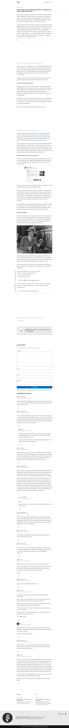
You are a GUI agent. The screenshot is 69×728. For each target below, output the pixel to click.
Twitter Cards (28, 138)
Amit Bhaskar (23, 512)
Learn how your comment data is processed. (42, 390)
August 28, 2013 (20, 7)
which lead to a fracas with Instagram (39, 136)
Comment (19, 350)
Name (18, 368)
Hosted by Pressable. (44, 726)
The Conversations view (22, 86)
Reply (19, 407)
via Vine (21, 138)
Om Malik (24, 497)
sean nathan (22, 640)
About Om (47, 2)
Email (18, 374)
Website (18, 380)
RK (21, 623)
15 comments (20, 320)
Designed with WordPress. (37, 726)
